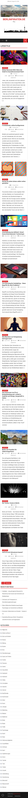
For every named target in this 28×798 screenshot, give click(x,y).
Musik (3, 723)
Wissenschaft (5, 783)
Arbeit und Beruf (6, 633)
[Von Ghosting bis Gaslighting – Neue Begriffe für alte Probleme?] (14, 271)
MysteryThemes (16, 793)
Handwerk (4, 673)
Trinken (4, 767)
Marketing (4, 710)
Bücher (4, 646)
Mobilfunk (4, 716)
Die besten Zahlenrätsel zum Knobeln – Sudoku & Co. (14, 612)
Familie (4, 659)
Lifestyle (5, 67)
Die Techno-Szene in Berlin (10, 503)
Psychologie (5, 730)
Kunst (3, 703)
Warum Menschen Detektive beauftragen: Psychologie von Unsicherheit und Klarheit (12, 607)
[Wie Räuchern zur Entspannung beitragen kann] (14, 324)
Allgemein (4, 629)
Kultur (3, 700)
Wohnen (4, 787)
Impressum (10, 796)
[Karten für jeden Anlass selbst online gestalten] (14, 169)
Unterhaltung (5, 773)
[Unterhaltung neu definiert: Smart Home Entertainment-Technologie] (14, 221)
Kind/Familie (5, 693)
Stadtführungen (6, 753)
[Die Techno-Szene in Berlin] (14, 490)
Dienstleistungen (6, 653)
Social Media (5, 743)
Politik (3, 726)
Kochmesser (5, 696)
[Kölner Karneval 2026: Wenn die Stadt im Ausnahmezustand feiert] (14, 57)
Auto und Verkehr (6, 636)
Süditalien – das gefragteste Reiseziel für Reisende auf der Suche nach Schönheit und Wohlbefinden (13, 594)
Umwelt (4, 770)
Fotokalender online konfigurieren (13, 125)
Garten (4, 666)
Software (4, 747)
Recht (3, 733)
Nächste (8, 583)
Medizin (4, 713)
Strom (3, 757)
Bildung (4, 643)
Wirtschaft (4, 780)
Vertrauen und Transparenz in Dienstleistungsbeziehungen (9, 601)
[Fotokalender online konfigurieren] (14, 113)
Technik (4, 760)
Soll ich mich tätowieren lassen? (12, 552)
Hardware (4, 676)
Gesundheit (5, 670)
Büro (3, 649)
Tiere (3, 763)
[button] (3, 795)
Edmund (12, 75)
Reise (3, 737)
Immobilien (5, 683)
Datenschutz (17, 796)
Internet (4, 690)
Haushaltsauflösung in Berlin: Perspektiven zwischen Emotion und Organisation (12, 618)
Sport (3, 750)
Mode (3, 720)
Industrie (4, 686)
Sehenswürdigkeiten (7, 740)
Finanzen (4, 663)
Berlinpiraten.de (14, 19)
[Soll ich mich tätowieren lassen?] (14, 540)
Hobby (3, 680)
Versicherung (5, 777)
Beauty (4, 639)
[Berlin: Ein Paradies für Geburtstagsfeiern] (14, 437)
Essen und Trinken (6, 656)
